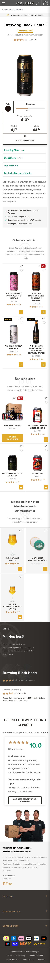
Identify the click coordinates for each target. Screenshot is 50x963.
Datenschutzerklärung (16, 955)
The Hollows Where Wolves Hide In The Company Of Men (36, 349)
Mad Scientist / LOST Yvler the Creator (14, 295)
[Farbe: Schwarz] (8, 109)
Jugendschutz (28, 959)
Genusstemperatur (25, 116)
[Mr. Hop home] (25, 3)
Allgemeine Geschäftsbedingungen (24, 951)
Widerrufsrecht (12, 959)
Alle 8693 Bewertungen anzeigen (25, 800)
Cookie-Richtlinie (36, 955)
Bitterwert (30, 104)
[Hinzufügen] (21, 312)
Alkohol (14, 126)
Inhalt (36, 126)
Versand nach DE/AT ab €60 (24, 220)
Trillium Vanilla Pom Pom (13, 347)
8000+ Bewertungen (27, 15)
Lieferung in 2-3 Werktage (23, 211)
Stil (25, 136)
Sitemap (41, 959)
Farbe (8, 104)
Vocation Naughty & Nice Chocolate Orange (36, 297)
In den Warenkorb (13, 438)
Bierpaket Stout (12, 425)
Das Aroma (37, 473)
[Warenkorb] (46, 3)
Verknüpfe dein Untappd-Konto (20, 223)
